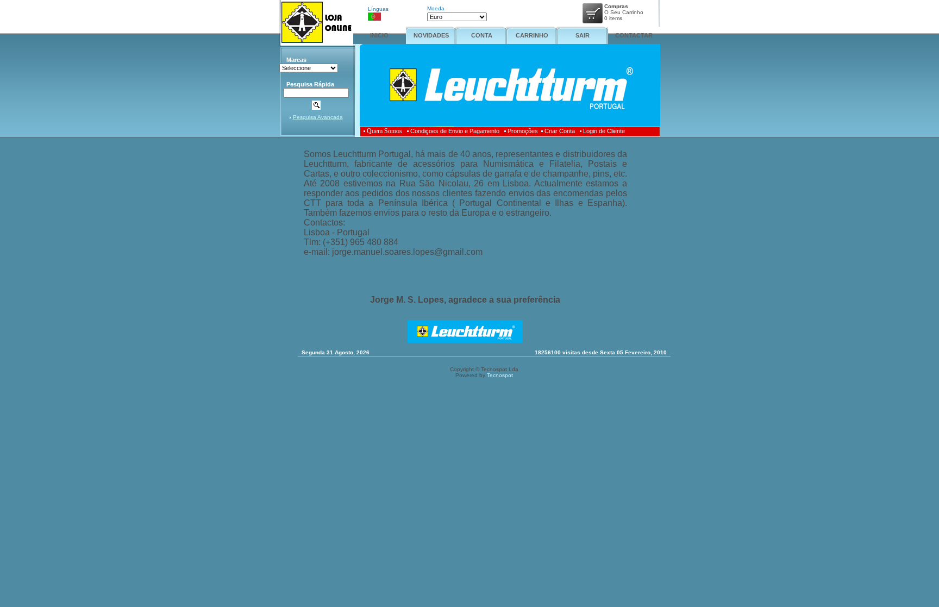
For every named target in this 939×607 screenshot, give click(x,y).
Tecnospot (500, 375)
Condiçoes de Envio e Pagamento (454, 131)
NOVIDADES (431, 35)
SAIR (582, 35)
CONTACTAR (634, 35)
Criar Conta (559, 131)
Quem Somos (384, 131)
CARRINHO (532, 35)
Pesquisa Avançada (318, 117)
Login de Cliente (604, 131)
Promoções (523, 131)
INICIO (379, 35)
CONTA (481, 35)
